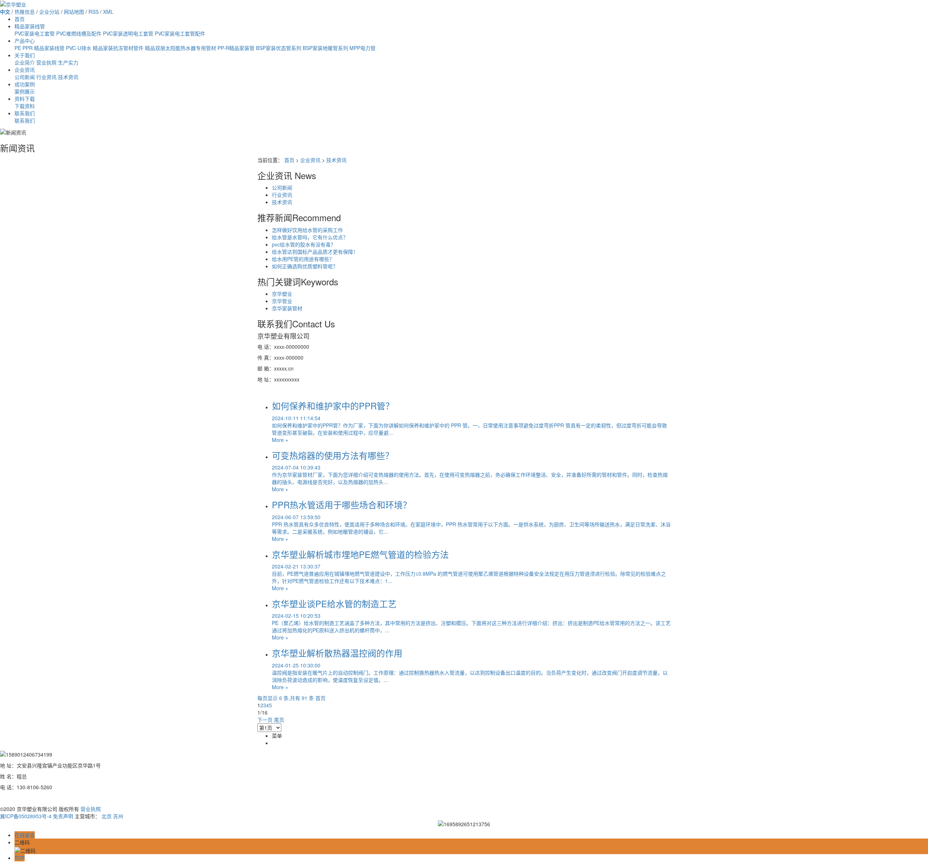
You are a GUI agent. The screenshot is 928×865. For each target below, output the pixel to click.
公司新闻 (24, 76)
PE (17, 47)
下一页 (265, 719)
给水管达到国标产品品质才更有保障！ (315, 251)
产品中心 (24, 40)
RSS (93, 11)
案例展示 (24, 91)
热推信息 (24, 11)
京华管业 (282, 301)
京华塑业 (282, 293)
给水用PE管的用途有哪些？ (303, 258)
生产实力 (68, 62)
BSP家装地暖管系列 (325, 47)
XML (108, 11)
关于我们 (24, 55)
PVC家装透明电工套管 (128, 33)
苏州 (118, 816)
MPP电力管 (362, 47)
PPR (27, 47)
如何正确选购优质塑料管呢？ (305, 266)
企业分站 (49, 11)
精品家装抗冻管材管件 (118, 47)
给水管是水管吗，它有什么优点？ (310, 237)
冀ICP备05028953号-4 (25, 816)
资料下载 (24, 98)
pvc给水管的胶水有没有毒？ (304, 244)
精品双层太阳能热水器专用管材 (180, 47)
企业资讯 (24, 69)
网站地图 (74, 11)
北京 (107, 816)
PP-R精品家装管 (236, 47)
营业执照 (46, 62)
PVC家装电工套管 (34, 33)
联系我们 (24, 113)
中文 (5, 11)
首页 (19, 18)
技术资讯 (68, 76)
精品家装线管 (29, 26)
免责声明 (63, 816)
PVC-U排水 (78, 47)
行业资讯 (46, 76)
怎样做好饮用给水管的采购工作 (307, 229)
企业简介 (24, 62)
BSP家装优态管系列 (278, 47)
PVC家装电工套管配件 (180, 33)
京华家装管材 (287, 308)
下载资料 (24, 105)
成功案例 (24, 84)
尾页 (279, 719)
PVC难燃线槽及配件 (79, 33)
